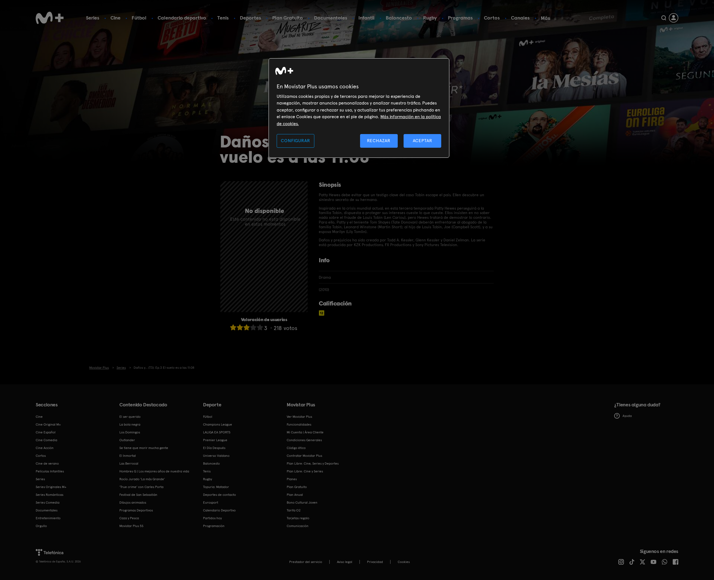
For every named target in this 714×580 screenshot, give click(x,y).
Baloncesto (399, 18)
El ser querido (130, 417)
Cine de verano (47, 463)
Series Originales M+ (51, 487)
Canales (520, 18)
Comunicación (297, 526)
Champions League (217, 424)
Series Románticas (49, 495)
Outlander (127, 440)
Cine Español (46, 432)
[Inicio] (50, 18)
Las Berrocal (128, 463)
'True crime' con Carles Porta (141, 487)
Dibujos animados (132, 502)
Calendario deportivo (182, 18)
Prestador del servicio (305, 562)
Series (92, 18)
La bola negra (129, 424)
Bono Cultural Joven (302, 502)
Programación (214, 526)
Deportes (250, 18)
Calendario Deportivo (219, 510)
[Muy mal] (233, 327)
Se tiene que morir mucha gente (143, 448)
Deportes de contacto (219, 495)
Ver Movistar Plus (299, 417)
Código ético (296, 448)
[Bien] (253, 327)
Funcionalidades (299, 424)
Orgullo (41, 526)
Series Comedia (47, 502)
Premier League (215, 440)
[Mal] (240, 327)
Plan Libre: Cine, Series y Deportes (313, 463)
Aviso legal (344, 562)
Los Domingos (129, 432)
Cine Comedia (46, 440)
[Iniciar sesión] (673, 18)
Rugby (430, 18)
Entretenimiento (48, 518)
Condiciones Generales (304, 440)
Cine (115, 18)
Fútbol (139, 18)
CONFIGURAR (295, 140)
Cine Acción (45, 448)
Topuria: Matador (216, 487)
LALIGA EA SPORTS (216, 432)
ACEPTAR (422, 140)
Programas (460, 18)
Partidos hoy (212, 518)
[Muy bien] (260, 327)
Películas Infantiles (50, 471)
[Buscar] (663, 17)
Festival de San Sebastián (138, 495)
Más (545, 18)
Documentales (330, 18)
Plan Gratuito (287, 18)
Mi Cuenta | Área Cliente (305, 432)
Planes (292, 479)
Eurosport (210, 502)
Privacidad (375, 562)
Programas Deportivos (136, 510)
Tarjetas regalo (298, 518)
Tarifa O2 (294, 510)
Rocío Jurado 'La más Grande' (142, 479)
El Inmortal (127, 456)
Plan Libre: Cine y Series (305, 471)
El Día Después (214, 448)
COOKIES (404, 562)
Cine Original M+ (48, 424)
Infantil (366, 18)
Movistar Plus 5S (131, 526)
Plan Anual (295, 495)
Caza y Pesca (129, 518)
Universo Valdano (216, 456)
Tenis (223, 18)
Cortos (492, 18)
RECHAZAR (378, 140)
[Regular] (246, 327)
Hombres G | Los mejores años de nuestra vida (154, 471)
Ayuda (627, 416)
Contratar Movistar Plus (304, 456)
